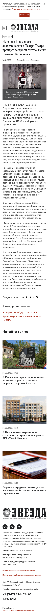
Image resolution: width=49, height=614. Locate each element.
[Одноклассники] (26, 297)
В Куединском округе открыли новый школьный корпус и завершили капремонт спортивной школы (23, 380)
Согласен (24, 15)
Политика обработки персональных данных (22, 575)
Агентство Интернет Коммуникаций (18, 610)
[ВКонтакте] (22, 297)
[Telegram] (30, 297)
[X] (33, 297)
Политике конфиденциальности (26, 9)
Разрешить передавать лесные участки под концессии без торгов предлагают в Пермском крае (24, 490)
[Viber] (37, 297)
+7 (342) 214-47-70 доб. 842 (17, 596)
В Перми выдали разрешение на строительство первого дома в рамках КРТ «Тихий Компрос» (23, 435)
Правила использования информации (19, 570)
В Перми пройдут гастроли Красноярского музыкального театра (22, 316)
